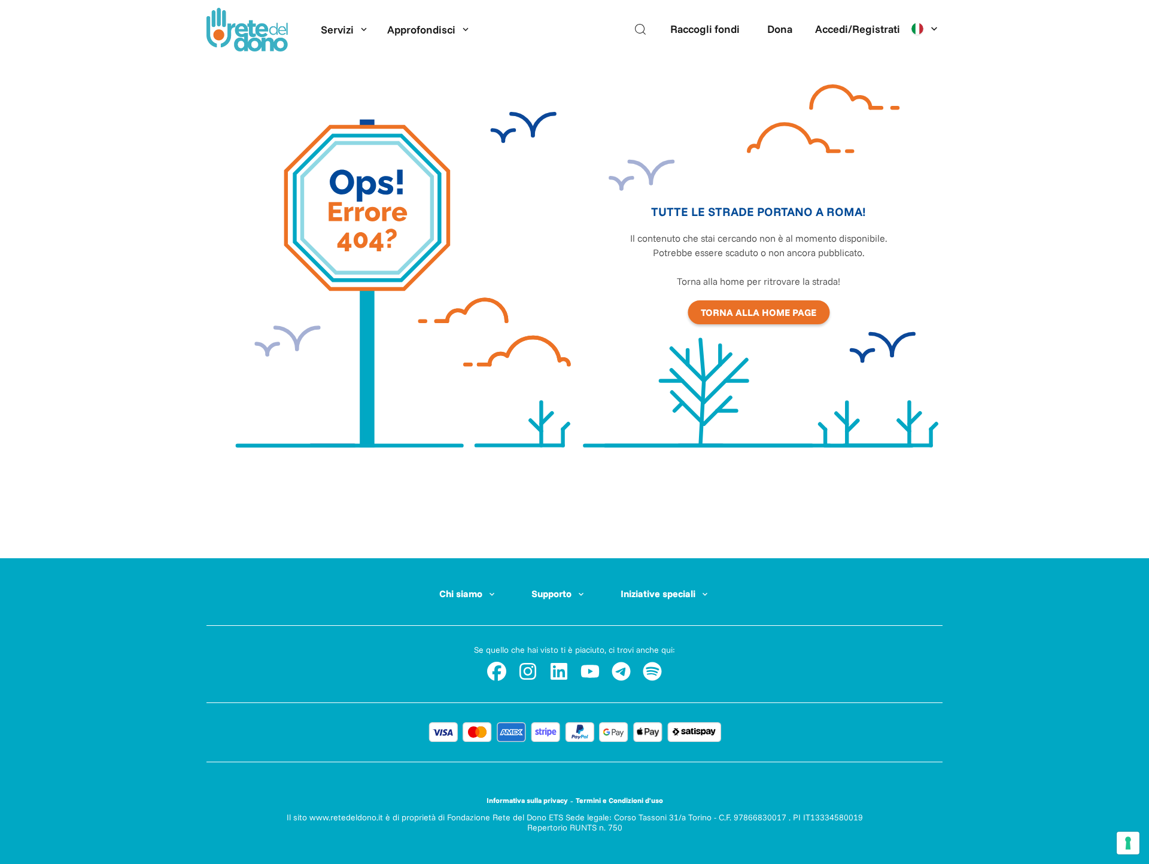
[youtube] (590, 671)
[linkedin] (559, 671)
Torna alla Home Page (758, 312)
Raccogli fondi (705, 29)
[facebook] (497, 671)
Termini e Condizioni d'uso (619, 800)
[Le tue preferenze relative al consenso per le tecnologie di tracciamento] (1128, 843)
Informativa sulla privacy (527, 800)
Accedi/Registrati (857, 29)
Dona (779, 29)
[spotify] (652, 671)
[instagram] (528, 671)
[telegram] (621, 671)
